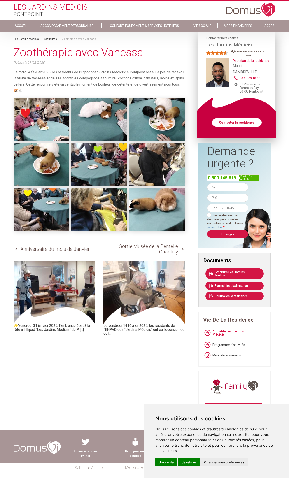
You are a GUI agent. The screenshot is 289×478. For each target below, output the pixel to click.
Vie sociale (202, 26)
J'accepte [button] (166, 462)
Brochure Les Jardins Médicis (230, 273)
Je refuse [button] (189, 462)
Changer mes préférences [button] (224, 462)
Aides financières (238, 26)
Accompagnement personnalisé (66, 26)
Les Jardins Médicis (26, 39)
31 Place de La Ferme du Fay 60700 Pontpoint (251, 87)
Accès (269, 26)
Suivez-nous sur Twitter (85, 453)
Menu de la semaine (226, 355)
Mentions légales (137, 467)
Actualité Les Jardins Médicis (228, 332)
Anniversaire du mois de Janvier (55, 249)
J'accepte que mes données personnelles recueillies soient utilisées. (227, 221)
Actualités (50, 39)
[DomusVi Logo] (250, 7)
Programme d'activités (228, 345)
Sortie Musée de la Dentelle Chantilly (148, 249)
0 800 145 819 (222, 177)
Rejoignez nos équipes (135, 453)
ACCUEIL (21, 26)
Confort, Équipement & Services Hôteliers (144, 26)
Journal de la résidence (231, 296)
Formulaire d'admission (231, 286)
